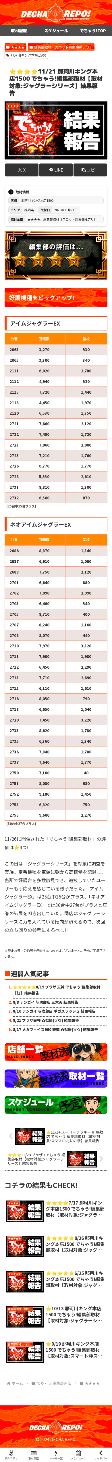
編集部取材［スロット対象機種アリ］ (63, 47)
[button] (90, 169)
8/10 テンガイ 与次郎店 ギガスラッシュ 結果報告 (54, 1011)
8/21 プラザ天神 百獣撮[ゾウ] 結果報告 (46, 1020)
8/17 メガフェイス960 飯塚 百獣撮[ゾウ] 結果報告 (55, 1029)
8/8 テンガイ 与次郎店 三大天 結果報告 (45, 1002)
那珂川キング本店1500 (28, 55)
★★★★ (18, 47)
